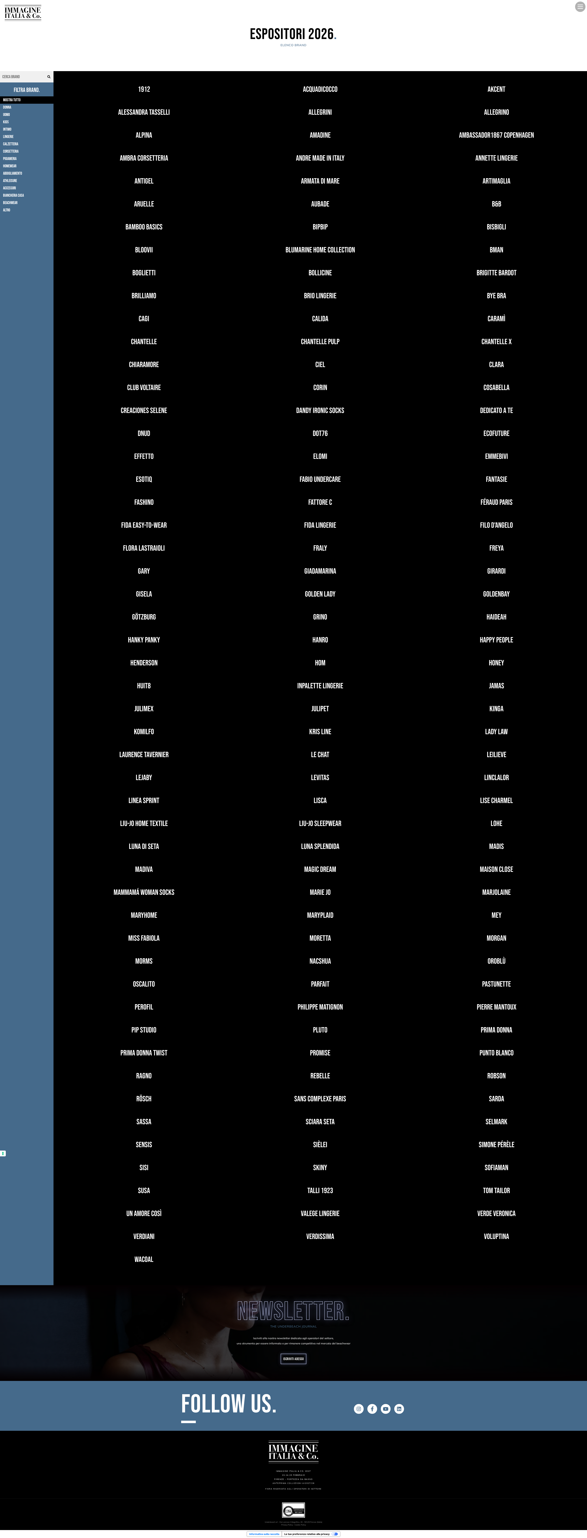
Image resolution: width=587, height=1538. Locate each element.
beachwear (10, 203)
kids (6, 122)
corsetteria (10, 151)
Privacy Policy (287, 1525)
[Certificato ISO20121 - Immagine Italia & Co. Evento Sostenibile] (293, 1510)
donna (7, 107)
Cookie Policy (300, 1525)
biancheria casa (13, 195)
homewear (9, 166)
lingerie (8, 136)
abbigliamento (12, 173)
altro (6, 210)
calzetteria (10, 144)
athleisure (10, 181)
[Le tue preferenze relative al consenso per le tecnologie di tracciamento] (3, 1153)
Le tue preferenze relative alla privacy (307, 1534)
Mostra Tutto (11, 100)
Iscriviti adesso (293, 1359)
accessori (9, 188)
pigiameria (10, 158)
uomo (6, 114)
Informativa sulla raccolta (264, 1534)
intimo (7, 129)
